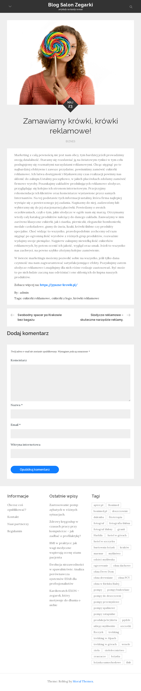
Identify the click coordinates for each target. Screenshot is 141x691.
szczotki (125, 626)
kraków (124, 547)
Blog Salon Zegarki (70, 5)
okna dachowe (122, 565)
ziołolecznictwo (114, 650)
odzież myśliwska (104, 559)
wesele (126, 644)
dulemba (99, 517)
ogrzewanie (101, 565)
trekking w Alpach (105, 638)
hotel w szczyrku (104, 541)
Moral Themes (83, 681)
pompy (98, 589)
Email (16, 425)
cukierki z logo (62, 298)
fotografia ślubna (119, 523)
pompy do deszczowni (107, 595)
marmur (98, 553)
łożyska (115, 656)
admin (24, 292)
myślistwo (115, 553)
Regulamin (14, 531)
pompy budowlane (118, 589)
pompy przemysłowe (106, 602)
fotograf (99, 523)
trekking (114, 632)
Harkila (98, 535)
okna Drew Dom (104, 571)
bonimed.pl (100, 511)
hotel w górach (117, 535)
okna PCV (124, 577)
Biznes (70, 141)
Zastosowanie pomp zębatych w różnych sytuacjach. (63, 509)
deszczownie (120, 511)
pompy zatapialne (104, 614)
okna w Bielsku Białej (106, 583)
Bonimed (113, 505)
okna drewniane (103, 577)
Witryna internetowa (25, 444)
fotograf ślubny (103, 529)
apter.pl (98, 505)
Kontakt (13, 517)
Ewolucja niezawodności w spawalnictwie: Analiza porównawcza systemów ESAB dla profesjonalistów (66, 574)
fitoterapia (115, 517)
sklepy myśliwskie (104, 626)
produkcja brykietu (105, 620)
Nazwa (17, 405)
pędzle (126, 620)
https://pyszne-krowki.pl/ (58, 285)
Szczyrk (98, 632)
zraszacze (100, 656)
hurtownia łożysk (104, 547)
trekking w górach (105, 644)
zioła (97, 650)
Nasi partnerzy (18, 524)
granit (121, 529)
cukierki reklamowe (36, 298)
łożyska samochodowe (107, 662)
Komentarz (19, 360)
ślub (128, 662)
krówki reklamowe (86, 298)
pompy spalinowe (104, 608)
